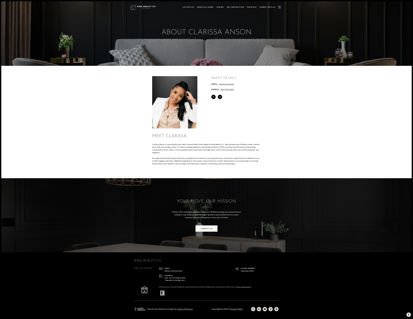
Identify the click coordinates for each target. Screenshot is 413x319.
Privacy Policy (236, 309)
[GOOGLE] (276, 309)
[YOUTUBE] (265, 309)
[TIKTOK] (220, 97)
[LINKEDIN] (259, 309)
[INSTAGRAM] (213, 97)
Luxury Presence (185, 309)
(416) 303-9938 (247, 271)
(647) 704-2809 (227, 89)
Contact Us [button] (206, 228)
